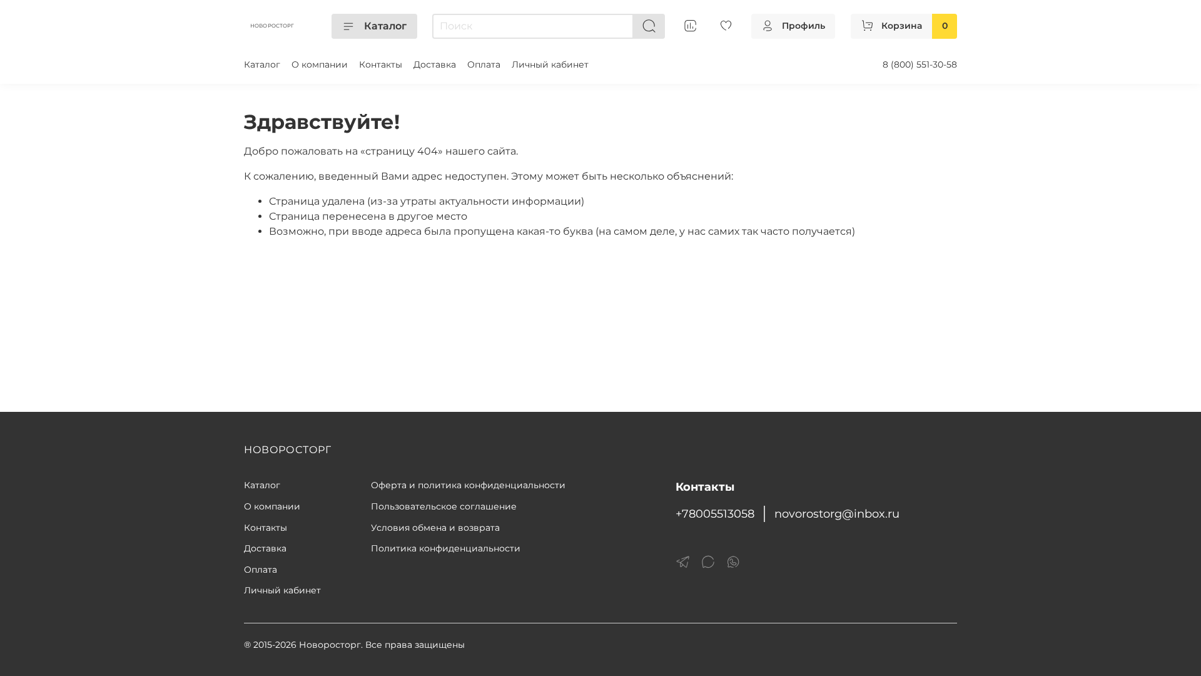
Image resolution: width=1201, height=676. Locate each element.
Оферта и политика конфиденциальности (468, 485)
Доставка (434, 64)
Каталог (385, 26)
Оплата (483, 64)
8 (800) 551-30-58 (920, 64)
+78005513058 (715, 513)
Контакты (380, 64)
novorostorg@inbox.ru (836, 513)
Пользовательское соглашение (444, 506)
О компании (319, 64)
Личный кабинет (550, 64)
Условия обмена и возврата (435, 527)
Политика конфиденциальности (445, 548)
